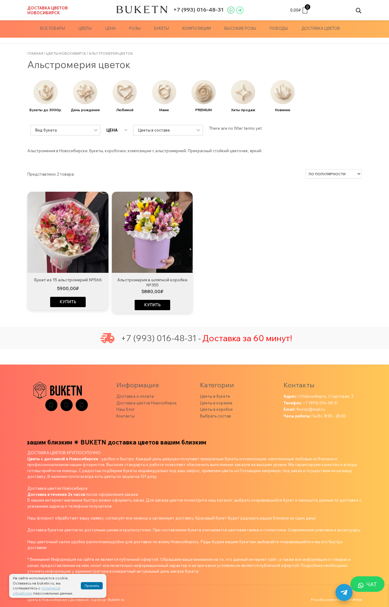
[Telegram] (51, 405)
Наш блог (125, 409)
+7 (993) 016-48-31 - (161, 338)
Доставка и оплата (135, 396)
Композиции (196, 28)
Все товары (52, 28)
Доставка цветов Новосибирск (47, 10)
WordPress (353, 600)
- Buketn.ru (115, 600)
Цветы (85, 28)
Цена (110, 28)
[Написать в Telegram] (344, 592)
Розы (135, 28)
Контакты (125, 415)
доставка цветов (320, 28)
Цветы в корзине (216, 402)
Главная (35, 53)
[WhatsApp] (82, 405)
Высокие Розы (240, 28)
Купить (68, 301)
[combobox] (65, 130)
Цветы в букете (215, 396)
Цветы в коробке (216, 409)
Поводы (279, 28)
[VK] (66, 405)
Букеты (161, 28)
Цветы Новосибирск (66, 53)
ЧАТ (372, 584)
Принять (91, 585)
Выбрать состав (215, 415)
